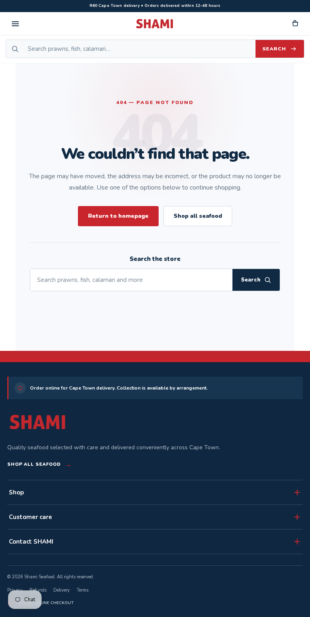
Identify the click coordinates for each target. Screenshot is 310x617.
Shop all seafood (198, 216)
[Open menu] (15, 24)
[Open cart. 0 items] (295, 24)
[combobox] (140, 49)
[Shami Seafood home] (155, 23)
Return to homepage (118, 216)
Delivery (61, 590)
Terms (82, 590)
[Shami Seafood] (37, 422)
